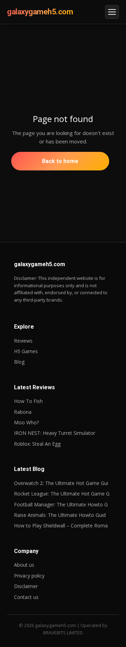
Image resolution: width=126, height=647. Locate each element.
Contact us (26, 597)
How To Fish (28, 401)
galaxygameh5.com (40, 11)
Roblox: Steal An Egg (37, 443)
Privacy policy (29, 575)
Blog (19, 361)
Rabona (22, 412)
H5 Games (26, 351)
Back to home (60, 161)
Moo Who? (26, 422)
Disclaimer (26, 586)
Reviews (23, 340)
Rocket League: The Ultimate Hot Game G (62, 493)
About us (24, 564)
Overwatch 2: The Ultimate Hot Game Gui (61, 483)
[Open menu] (112, 12)
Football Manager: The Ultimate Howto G (61, 504)
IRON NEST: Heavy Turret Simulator (54, 433)
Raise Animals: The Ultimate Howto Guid (60, 515)
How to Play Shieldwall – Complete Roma (61, 525)
